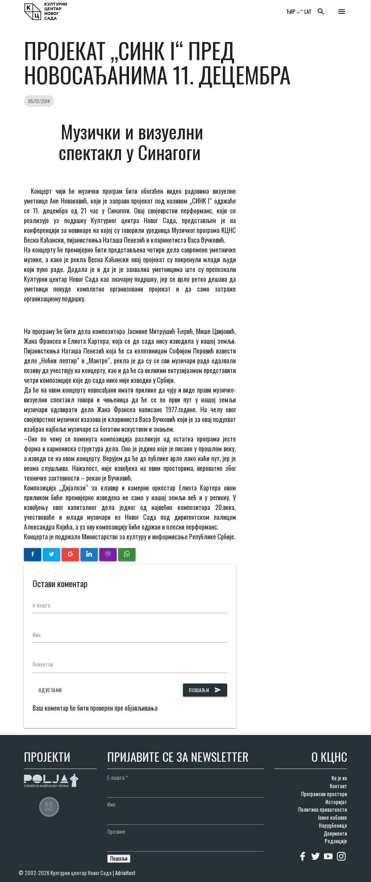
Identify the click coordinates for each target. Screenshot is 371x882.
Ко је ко (339, 778)
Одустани (50, 690)
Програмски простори (324, 794)
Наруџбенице (333, 825)
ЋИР (291, 11)
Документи (335, 833)
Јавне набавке (332, 817)
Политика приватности (322, 809)
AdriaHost (125, 873)
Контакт (338, 786)
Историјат (336, 802)
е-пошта (41, 605)
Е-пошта (117, 777)
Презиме (116, 831)
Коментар (43, 664)
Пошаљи (205, 690)
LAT (308, 11)
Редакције (336, 841)
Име (37, 635)
